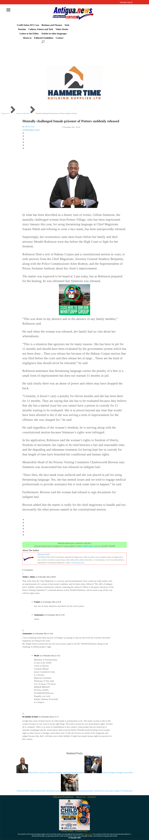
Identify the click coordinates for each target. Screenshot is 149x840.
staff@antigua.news (31, 130)
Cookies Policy (81, 831)
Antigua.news (88, 834)
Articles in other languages (54, 33)
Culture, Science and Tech (40, 29)
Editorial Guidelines (43, 38)
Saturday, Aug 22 (126, 2)
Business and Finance (52, 25)
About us (27, 38)
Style (67, 25)
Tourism (22, 29)
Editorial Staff (29, 127)
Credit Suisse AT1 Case (28, 25)
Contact (59, 38)
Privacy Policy (67, 831)
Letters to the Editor (29, 33)
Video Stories (62, 29)
